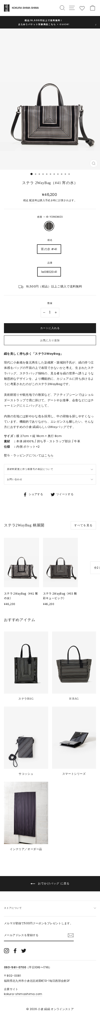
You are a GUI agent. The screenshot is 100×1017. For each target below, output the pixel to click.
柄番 (50, 217)
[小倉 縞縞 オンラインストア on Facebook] (15, 950)
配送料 (33, 200)
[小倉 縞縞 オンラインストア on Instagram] (6, 950)
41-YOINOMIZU (49, 226)
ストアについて (13, 908)
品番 (50, 263)
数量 (50, 303)
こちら (48, 455)
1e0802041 (49, 272)
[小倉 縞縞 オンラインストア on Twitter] (23, 950)
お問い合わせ (14, 479)
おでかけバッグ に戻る (53, 883)
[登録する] (71, 935)
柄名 (50, 240)
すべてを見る (83, 525)
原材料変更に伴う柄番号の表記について (30, 469)
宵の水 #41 (49, 249)
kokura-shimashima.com (23, 994)
